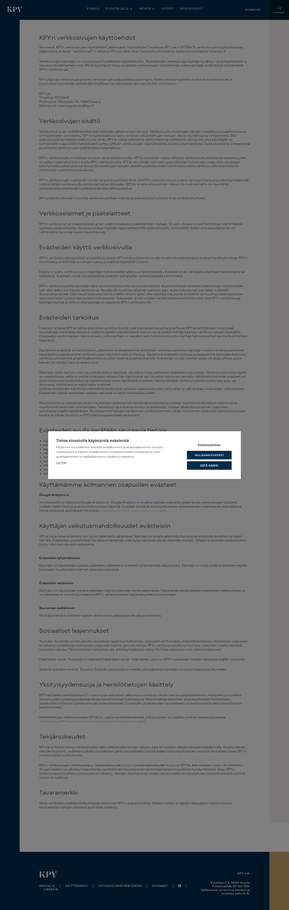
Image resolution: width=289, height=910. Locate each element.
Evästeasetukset (209, 444)
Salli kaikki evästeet (209, 455)
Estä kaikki (209, 465)
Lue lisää (61, 462)
